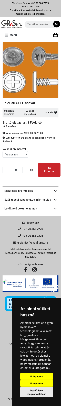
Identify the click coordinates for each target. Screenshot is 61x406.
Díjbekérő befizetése (35, 13)
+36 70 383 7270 (32, 229)
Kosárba (49, 171)
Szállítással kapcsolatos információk (27, 199)
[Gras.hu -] (11, 24)
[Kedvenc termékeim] (49, 35)
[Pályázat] (30, 283)
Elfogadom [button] (36, 376)
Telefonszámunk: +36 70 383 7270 (30, 3)
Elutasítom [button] (36, 383)
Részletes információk (18, 190)
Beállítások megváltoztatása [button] (36, 392)
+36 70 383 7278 (30, 6)
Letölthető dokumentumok (20, 208)
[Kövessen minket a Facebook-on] (25, 270)
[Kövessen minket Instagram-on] (34, 270)
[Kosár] (55, 35)
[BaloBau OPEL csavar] (30, 70)
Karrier (19, 13)
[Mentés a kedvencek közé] (55, 112)
